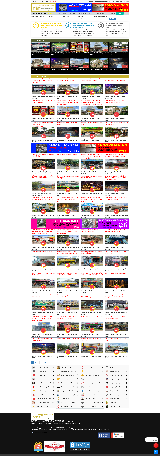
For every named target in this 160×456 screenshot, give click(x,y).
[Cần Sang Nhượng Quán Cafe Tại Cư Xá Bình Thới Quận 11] (68, 304)
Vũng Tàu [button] (90, 13)
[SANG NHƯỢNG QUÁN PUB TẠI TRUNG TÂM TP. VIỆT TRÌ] (92, 185)
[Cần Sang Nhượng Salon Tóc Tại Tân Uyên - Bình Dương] (92, 304)
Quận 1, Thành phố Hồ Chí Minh (118, 69)
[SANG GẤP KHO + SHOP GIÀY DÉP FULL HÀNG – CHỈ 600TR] (92, 261)
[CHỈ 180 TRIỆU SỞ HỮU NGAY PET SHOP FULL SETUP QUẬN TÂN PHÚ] (116, 239)
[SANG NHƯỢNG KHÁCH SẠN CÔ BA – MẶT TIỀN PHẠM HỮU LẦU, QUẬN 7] (68, 88)
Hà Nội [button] (58, 13)
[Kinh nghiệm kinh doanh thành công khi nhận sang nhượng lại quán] (101, 25)
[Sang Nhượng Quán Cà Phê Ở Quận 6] (68, 164)
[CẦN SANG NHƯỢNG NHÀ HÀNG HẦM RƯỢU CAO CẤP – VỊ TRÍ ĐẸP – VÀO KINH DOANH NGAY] (43, 132)
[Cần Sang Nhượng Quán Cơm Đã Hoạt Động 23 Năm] (116, 261)
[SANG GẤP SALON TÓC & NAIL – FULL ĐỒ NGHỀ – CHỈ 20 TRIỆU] (92, 239)
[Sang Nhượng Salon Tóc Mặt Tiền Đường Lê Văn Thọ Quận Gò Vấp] (116, 304)
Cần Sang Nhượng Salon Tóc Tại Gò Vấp (92, 317)
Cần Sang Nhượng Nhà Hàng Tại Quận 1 (116, 273)
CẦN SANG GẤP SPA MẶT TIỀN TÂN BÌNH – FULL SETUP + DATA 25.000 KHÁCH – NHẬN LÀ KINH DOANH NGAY (91, 102)
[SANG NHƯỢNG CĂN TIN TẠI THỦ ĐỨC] (43, 261)
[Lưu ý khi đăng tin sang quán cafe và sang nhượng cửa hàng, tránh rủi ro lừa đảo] (36, 25)
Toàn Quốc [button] (110, 13)
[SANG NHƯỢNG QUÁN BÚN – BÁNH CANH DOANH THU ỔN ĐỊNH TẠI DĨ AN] (68, 261)
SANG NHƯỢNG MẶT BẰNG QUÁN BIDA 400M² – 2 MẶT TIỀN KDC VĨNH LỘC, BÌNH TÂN (43, 81)
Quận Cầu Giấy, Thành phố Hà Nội (80, 53)
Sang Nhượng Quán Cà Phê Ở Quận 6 (67, 154)
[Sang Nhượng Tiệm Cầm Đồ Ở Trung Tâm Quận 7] (92, 348)
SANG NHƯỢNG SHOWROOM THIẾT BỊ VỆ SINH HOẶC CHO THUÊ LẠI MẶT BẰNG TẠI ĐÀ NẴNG (42, 318)
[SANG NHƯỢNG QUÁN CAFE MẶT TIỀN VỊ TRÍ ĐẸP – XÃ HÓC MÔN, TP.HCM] (116, 164)
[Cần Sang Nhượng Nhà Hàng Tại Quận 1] (116, 283)
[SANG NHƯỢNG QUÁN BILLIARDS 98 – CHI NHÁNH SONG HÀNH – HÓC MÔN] (116, 88)
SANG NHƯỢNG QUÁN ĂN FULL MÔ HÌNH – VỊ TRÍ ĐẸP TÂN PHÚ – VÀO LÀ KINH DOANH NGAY (67, 231)
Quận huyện (66, 16)
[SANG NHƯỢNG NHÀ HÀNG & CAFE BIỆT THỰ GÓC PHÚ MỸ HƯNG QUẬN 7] (116, 110)
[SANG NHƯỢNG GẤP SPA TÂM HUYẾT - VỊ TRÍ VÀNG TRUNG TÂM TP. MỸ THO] (43, 207)
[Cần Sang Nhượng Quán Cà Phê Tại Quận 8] (68, 348)
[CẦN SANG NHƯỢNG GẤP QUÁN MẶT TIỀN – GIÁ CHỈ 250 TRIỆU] (43, 185)
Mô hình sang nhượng (37, 16)
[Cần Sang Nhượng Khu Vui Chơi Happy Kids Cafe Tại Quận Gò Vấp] (68, 283)
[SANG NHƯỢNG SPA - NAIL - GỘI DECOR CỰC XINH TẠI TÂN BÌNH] (116, 207)
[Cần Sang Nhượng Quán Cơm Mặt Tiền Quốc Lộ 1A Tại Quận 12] (116, 326)
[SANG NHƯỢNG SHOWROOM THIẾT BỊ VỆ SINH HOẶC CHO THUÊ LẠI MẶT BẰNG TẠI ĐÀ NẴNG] (43, 326)
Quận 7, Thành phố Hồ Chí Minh (40, 69)
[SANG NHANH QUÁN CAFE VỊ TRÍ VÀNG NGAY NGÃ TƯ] (43, 304)
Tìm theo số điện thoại (100, 16)
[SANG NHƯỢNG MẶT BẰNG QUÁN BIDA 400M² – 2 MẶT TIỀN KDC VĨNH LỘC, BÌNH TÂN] (43, 88)
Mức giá (80, 16)
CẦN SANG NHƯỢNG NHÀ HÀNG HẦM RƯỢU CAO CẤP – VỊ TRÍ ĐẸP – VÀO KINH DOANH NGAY (42, 124)
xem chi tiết (104, 455)
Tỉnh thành (50, 16)
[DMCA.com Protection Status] (80, 445)
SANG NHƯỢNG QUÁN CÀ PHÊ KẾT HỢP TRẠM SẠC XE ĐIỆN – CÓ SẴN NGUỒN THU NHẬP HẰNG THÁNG (116, 178)
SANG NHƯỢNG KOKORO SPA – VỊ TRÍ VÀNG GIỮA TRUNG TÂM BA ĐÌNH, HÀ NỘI (67, 199)
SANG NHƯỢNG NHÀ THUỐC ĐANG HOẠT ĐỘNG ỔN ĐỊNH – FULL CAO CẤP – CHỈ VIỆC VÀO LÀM (92, 199)
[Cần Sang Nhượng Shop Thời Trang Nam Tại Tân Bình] (43, 283)
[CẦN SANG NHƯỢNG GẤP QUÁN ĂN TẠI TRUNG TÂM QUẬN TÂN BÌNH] (92, 88)
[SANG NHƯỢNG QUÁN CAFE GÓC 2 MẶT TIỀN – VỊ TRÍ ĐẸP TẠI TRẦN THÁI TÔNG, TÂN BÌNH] (92, 164)
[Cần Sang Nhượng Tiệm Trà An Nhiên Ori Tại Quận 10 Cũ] (116, 132)
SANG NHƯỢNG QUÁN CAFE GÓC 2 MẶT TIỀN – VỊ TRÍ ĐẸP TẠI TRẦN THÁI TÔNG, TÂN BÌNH (92, 156)
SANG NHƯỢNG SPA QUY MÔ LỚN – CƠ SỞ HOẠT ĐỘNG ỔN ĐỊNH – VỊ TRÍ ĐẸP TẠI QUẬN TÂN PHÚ (67, 102)
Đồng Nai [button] (72, 13)
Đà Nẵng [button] (64, 13)
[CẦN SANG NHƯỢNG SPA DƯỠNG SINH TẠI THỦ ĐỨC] (43, 164)
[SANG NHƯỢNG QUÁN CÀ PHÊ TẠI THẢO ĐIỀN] (92, 132)
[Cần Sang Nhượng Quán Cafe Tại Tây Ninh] (116, 348)
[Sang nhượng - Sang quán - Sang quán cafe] (43, 7)
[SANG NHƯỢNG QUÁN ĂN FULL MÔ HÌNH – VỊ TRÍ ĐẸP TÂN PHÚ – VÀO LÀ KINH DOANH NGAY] (68, 239)
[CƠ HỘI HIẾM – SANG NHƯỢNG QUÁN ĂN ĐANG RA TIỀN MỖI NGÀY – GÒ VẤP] (92, 283)
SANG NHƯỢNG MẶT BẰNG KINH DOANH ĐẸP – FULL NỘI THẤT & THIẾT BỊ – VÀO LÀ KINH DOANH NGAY (43, 231)
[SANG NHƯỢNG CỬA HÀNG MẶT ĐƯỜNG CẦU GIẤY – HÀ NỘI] (43, 110)
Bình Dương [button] (81, 13)
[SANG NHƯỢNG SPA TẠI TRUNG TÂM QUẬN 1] (68, 132)
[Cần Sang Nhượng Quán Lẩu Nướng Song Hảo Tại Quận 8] (43, 348)
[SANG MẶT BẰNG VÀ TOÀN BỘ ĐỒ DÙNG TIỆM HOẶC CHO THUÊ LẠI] (68, 326)
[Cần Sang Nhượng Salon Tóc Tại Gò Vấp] (92, 326)
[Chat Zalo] (156, 452)
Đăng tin (120, 13)
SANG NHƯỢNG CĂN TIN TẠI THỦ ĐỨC (43, 251)
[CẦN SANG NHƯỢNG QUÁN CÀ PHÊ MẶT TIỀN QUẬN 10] (68, 185)
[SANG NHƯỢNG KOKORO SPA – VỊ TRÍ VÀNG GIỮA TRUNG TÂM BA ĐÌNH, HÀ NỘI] (68, 207)
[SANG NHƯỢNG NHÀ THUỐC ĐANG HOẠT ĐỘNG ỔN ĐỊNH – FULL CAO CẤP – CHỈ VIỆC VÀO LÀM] (92, 207)
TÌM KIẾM (112, 19)
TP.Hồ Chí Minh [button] (100, 13)
